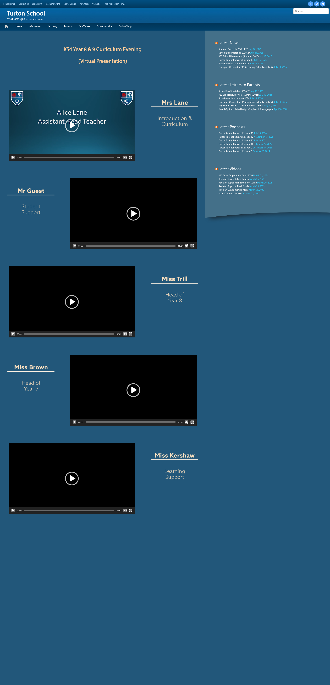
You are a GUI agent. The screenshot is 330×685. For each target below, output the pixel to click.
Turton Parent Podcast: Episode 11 (236, 140)
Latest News (228, 43)
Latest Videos (229, 169)
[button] (72, 125)
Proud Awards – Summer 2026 (234, 63)
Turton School (26, 13)
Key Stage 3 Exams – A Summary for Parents (241, 106)
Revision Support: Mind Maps (233, 190)
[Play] (13, 157)
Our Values (84, 26)
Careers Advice (104, 26)
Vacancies (96, 4)
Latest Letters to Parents (239, 85)
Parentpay (84, 4)
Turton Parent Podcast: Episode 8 (235, 151)
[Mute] (125, 157)
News (19, 26)
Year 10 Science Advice (230, 193)
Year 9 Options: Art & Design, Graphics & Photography (246, 109)
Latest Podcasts (231, 127)
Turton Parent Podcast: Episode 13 (236, 60)
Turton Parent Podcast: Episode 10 (236, 144)
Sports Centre (70, 4)
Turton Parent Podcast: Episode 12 (236, 137)
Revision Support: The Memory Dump (238, 183)
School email (9, 4)
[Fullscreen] (130, 157)
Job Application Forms (115, 4)
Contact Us (24, 4)
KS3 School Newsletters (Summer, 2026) (239, 56)
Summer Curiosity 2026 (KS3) (233, 49)
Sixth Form (37, 4)
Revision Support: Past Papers (234, 179)
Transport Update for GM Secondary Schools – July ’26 (246, 67)
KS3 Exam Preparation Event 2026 (236, 175)
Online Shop (125, 26)
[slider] (69, 157)
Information (35, 26)
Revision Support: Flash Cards (234, 186)
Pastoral (68, 26)
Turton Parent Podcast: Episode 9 (235, 148)
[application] (72, 125)
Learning (52, 26)
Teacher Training (52, 4)
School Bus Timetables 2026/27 (234, 53)
